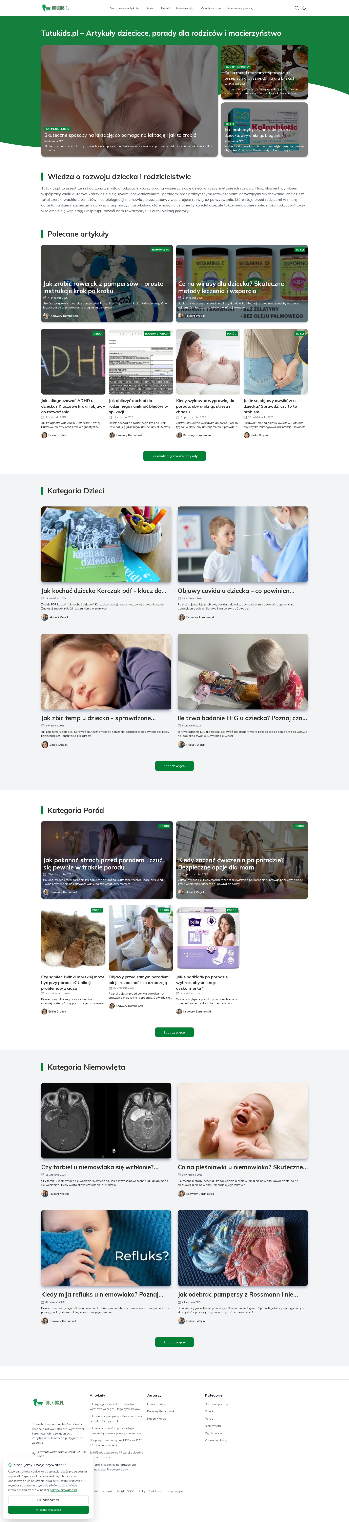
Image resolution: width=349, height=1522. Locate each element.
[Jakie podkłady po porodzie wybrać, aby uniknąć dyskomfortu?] (208, 938)
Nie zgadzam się (48, 1500)
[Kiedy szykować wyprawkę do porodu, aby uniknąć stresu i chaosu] (208, 362)
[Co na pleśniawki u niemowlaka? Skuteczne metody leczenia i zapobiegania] (243, 1121)
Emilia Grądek (58, 744)
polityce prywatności (63, 1490)
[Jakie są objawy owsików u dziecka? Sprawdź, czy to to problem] (276, 362)
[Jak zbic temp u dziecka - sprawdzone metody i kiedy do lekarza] (106, 671)
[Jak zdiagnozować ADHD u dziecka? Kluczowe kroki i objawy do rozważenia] (73, 362)
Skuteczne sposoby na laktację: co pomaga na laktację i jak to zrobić (120, 135)
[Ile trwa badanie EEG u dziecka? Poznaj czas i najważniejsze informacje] (243, 671)
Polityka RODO (125, 1491)
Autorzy (154, 1395)
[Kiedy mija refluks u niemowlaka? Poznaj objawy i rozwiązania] (106, 1248)
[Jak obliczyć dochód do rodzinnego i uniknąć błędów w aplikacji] (141, 362)
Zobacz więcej (174, 766)
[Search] (297, 8)
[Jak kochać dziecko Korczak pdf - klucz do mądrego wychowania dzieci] (106, 544)
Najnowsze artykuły (124, 8)
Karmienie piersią (240, 8)
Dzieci (150, 8)
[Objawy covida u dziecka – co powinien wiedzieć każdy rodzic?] (243, 544)
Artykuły (97, 1395)
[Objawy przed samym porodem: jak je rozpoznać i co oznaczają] (141, 938)
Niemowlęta (185, 8)
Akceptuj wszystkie (48, 1509)
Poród (165, 8)
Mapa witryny (175, 1491)
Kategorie (213, 1395)
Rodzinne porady (216, 1404)
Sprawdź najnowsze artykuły (174, 456)
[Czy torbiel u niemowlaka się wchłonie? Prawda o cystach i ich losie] (106, 1121)
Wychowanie (211, 8)
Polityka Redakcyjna (151, 1491)
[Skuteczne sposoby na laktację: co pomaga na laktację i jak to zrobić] (129, 100)
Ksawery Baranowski (64, 316)
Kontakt (107, 1491)
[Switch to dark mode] (304, 8)
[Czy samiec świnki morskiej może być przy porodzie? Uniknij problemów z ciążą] (73, 938)
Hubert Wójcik (195, 316)
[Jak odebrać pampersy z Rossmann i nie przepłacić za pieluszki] (243, 1248)
